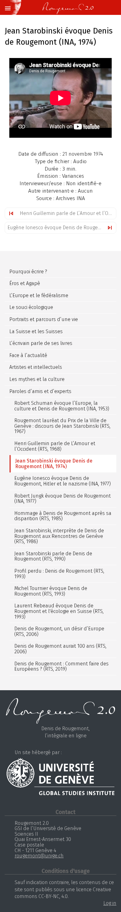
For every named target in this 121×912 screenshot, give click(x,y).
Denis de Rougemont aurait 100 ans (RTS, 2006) (60, 649)
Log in (109, 903)
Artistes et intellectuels (35, 367)
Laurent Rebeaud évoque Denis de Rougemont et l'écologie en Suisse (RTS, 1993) (59, 611)
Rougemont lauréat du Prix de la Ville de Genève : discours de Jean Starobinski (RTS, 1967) (62, 426)
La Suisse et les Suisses (36, 331)
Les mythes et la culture (37, 379)
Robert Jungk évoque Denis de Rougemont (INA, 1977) (62, 498)
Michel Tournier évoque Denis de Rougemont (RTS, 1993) (50, 591)
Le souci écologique (31, 307)
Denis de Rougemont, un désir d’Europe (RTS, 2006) (59, 631)
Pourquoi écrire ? (28, 272)
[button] (7, 8)
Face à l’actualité (28, 355)
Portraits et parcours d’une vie (43, 319)
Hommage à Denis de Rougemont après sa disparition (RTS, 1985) (62, 516)
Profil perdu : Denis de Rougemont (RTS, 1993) (59, 573)
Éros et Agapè (24, 283)
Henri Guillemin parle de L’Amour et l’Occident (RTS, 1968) (68, 213)
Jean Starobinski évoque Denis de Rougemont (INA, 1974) (53, 463)
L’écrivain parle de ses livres (40, 343)
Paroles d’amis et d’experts (40, 391)
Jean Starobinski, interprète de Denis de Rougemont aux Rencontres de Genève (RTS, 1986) (59, 536)
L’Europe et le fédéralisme (38, 295)
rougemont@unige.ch (39, 856)
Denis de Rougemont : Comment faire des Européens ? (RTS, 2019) (61, 666)
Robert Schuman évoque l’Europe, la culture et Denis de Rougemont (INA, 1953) (61, 406)
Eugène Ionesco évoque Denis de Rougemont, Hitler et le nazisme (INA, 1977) (61, 227)
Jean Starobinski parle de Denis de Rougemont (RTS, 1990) (53, 556)
